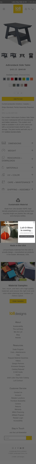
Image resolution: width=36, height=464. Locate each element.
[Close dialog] (34, 222)
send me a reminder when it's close (26, 236)
